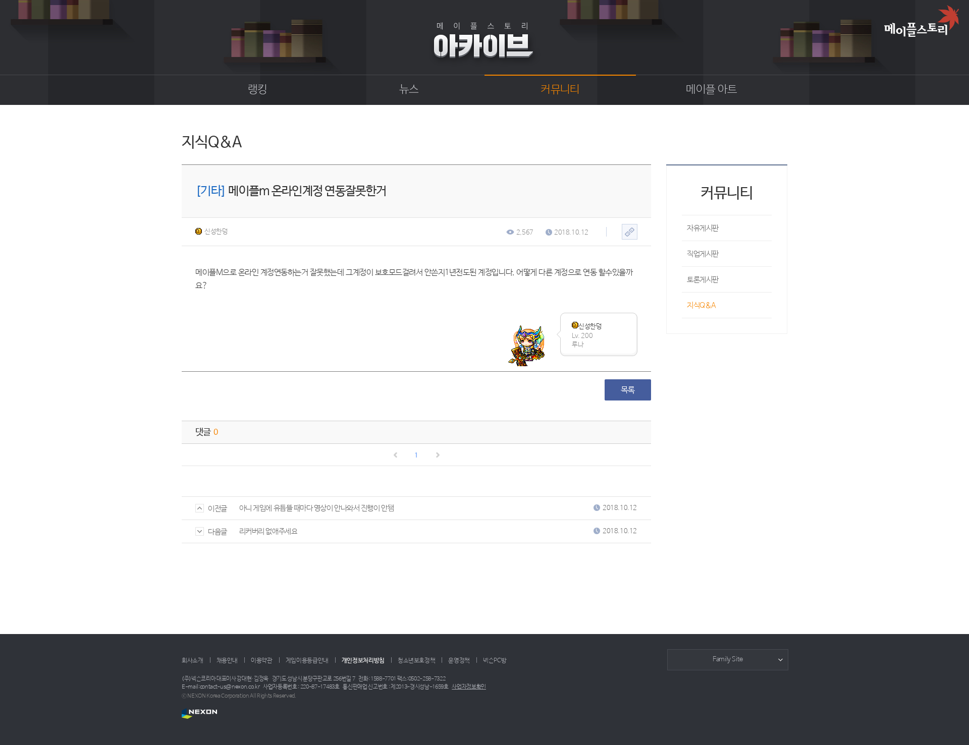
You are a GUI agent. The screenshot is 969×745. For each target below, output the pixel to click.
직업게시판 (703, 254)
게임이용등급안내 (307, 660)
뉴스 (409, 89)
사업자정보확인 (469, 687)
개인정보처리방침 (363, 660)
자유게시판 (703, 228)
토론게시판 (703, 279)
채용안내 (227, 660)
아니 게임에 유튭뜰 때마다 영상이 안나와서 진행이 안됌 (316, 508)
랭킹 (257, 89)
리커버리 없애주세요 (268, 531)
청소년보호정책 (416, 660)
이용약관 (262, 660)
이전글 (217, 508)
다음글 (217, 532)
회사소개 (192, 660)
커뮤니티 (560, 89)
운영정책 (459, 660)
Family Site (728, 659)
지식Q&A (701, 305)
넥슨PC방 (494, 660)
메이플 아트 (711, 89)
